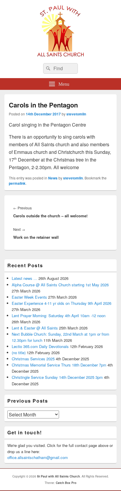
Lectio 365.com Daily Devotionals (40, 346)
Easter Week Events (29, 297)
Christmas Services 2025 (33, 358)
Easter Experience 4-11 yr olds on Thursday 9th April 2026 (61, 303)
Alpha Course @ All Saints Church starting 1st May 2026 (60, 284)
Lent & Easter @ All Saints (35, 328)
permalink (17, 183)
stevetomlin (76, 114)
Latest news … (24, 278)
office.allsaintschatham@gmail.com (37, 457)
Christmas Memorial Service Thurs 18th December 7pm (59, 365)
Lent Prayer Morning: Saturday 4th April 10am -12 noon (58, 315)
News (53, 178)
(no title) (19, 352)
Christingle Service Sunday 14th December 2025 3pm (57, 377)
